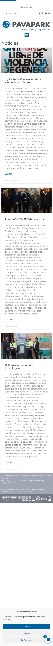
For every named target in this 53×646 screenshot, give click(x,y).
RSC (17, 489)
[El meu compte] (26, 4)
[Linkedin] (42, 13)
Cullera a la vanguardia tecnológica (19, 366)
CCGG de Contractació (10, 492)
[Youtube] (45, 13)
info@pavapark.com (8, 483)
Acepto (26, 626)
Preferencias (26, 640)
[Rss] (49, 13)
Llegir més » (10, 174)
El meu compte (26, 7)
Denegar (26, 633)
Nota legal (40, 489)
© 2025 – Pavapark (8, 489)
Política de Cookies (28, 489)
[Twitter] (39, 13)
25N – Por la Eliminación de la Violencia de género (23, 81)
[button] (27, 35)
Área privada (25, 492)
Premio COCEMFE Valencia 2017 (24, 219)
